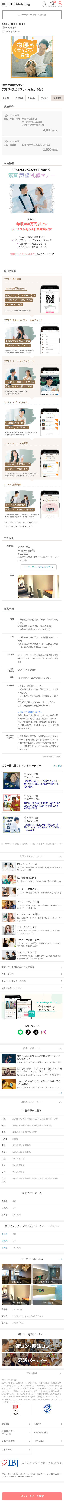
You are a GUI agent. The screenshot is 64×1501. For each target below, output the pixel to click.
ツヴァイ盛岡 (18, 1309)
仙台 (14, 1208)
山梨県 (21, 1152)
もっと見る (58, 766)
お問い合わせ (39, 1441)
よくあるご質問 (8, 1441)
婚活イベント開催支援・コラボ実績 (18, 967)
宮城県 (21, 1145)
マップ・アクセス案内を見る (37, 567)
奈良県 (40, 1125)
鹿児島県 (48, 1178)
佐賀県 (21, 1178)
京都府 (21, 1125)
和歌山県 (48, 1125)
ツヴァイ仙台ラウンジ (33, 1316)
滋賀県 (34, 1125)
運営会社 (5, 1424)
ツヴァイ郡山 (18, 1323)
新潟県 (15, 1152)
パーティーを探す (34, 1496)
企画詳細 (19, 98)
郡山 (14, 1215)
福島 (19, 1215)
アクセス (44, 98)
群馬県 (55, 1119)
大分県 (34, 1178)
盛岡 (14, 1201)
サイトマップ (7, 1449)
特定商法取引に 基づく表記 (8, 1432)
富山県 (15, 1159)
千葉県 (30, 1119)
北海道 (15, 1139)
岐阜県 (28, 1132)
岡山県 (15, 1165)
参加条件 (6, 98)
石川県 (21, 1159)
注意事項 (57, 98)
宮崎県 (40, 1178)
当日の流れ (32, 98)
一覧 (60, 1093)
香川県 (15, 1172)
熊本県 (28, 1178)
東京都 (15, 1119)
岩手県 (15, 1145)
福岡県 (15, 1178)
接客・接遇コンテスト (12, 988)
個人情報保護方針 (41, 1432)
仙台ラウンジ (18, 1316)
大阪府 (15, 1125)
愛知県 (15, 1132)
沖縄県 (55, 1178)
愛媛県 (21, 1172)
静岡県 (21, 1132)
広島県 (21, 1165)
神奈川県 (22, 1119)
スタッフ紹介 (8, 974)
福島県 (28, 1145)
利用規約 (37, 1424)
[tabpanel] (32, 57)
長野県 (28, 1152)
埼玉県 (36, 1119)
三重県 (34, 1132)
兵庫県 (28, 1125)
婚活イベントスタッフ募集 (14, 981)
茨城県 (42, 1119)
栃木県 (49, 1119)
